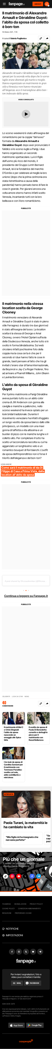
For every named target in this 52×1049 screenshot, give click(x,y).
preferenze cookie (23, 913)
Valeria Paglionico (18, 38)
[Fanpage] (26, 961)
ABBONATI (37, 4)
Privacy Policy (36, 904)
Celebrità (6, 696)
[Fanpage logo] (17, 4)
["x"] (25, 876)
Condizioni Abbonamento (29, 908)
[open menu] (3, 4)
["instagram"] (12, 876)
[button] (47, 38)
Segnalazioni (20, 904)
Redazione (6, 913)
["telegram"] (38, 876)
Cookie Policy (8, 908)
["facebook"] (32, 876)
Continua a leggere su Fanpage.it (26, 596)
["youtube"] (18, 876)
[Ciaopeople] (26, 1041)
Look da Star (17, 696)
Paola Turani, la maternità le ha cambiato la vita (26, 825)
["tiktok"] (5, 876)
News (27, 696)
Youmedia (6, 904)
